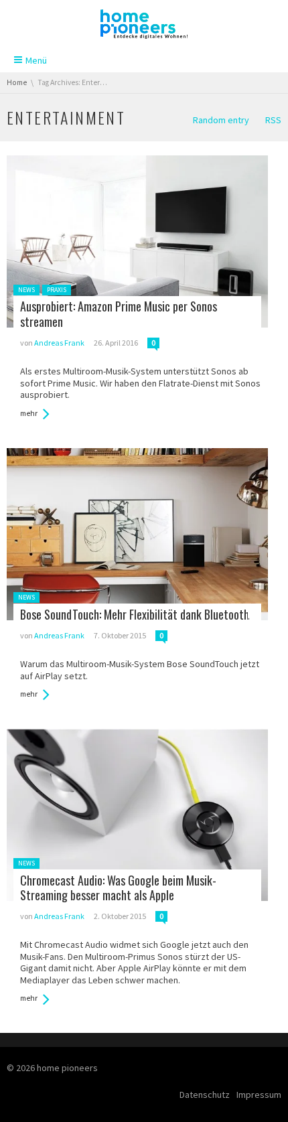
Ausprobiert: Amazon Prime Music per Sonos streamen (118, 313)
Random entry (221, 120)
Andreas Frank (59, 343)
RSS (273, 120)
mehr (29, 413)
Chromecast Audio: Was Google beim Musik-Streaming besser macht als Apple (118, 887)
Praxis (56, 289)
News (26, 289)
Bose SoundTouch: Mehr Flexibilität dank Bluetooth (134, 614)
